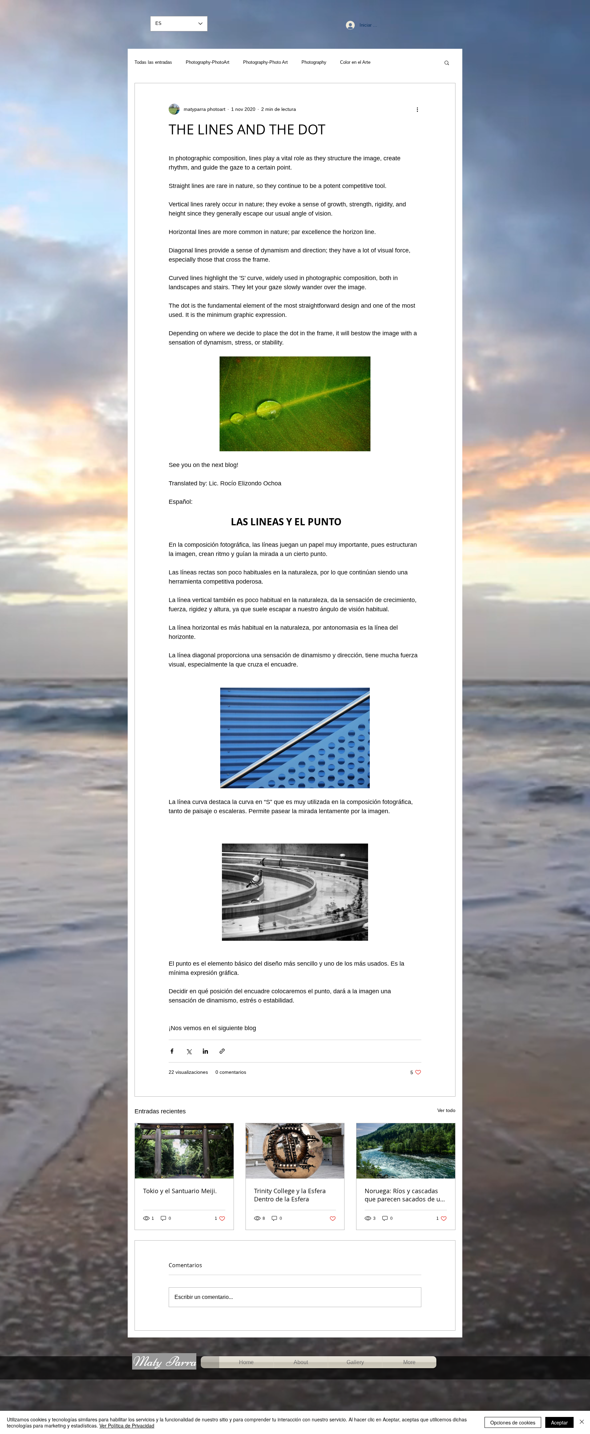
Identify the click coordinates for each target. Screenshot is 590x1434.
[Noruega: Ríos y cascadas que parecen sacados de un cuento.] (405, 1151)
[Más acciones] (417, 109)
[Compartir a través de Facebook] (172, 1051)
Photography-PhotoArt (207, 62)
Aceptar (559, 1422)
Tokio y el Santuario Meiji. (180, 1191)
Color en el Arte (355, 62)
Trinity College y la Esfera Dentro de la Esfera (290, 1195)
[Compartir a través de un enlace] (222, 1051)
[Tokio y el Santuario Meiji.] (184, 1151)
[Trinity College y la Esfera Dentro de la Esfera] (295, 1151)
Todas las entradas (153, 62)
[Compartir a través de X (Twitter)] (188, 1051)
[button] (447, 62)
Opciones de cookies (512, 1422)
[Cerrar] (582, 1422)
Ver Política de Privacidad (126, 1425)
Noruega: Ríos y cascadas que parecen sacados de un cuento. (404, 1195)
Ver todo (446, 1110)
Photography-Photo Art (265, 62)
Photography (313, 62)
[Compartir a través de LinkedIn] (205, 1051)
